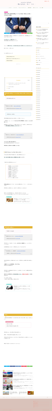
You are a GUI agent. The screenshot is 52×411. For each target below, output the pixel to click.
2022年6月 (38, 78)
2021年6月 (38, 103)
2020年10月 (38, 119)
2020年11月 (38, 117)
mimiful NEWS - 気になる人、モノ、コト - (26, 3)
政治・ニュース (35, 7)
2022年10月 (38, 70)
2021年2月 (38, 111)
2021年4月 (38, 107)
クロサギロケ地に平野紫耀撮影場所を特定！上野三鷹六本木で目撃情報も (42, 30)
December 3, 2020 (18, 108)
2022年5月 (38, 80)
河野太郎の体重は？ (11, 86)
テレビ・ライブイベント (22, 7)
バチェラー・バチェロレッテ (41, 58)
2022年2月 (38, 86)
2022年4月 (38, 82)
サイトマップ (36, 406)
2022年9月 (38, 72)
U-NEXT (38, 50)
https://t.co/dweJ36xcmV (20, 134)
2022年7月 (38, 76)
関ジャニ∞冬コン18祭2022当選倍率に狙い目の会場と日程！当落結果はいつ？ (43, 33)
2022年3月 (38, 84)
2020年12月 (38, 115)
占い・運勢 (41, 7)
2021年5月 (38, 105)
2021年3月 (38, 109)
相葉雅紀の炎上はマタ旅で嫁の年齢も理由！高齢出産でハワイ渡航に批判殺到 (42, 36)
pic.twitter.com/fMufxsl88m (19, 236)
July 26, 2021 (19, 253)
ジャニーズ (15, 7)
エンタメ (10, 7)
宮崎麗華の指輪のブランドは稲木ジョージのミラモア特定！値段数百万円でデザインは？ (42, 39)
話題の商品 (29, 7)
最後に (9, 88)
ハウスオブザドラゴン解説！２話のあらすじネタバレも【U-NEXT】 (42, 43)
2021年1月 (38, 113)
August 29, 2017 (18, 137)
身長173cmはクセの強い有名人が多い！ (14, 84)
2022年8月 (38, 74)
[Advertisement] (18, 70)
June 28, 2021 (18, 238)
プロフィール (36, 401)
